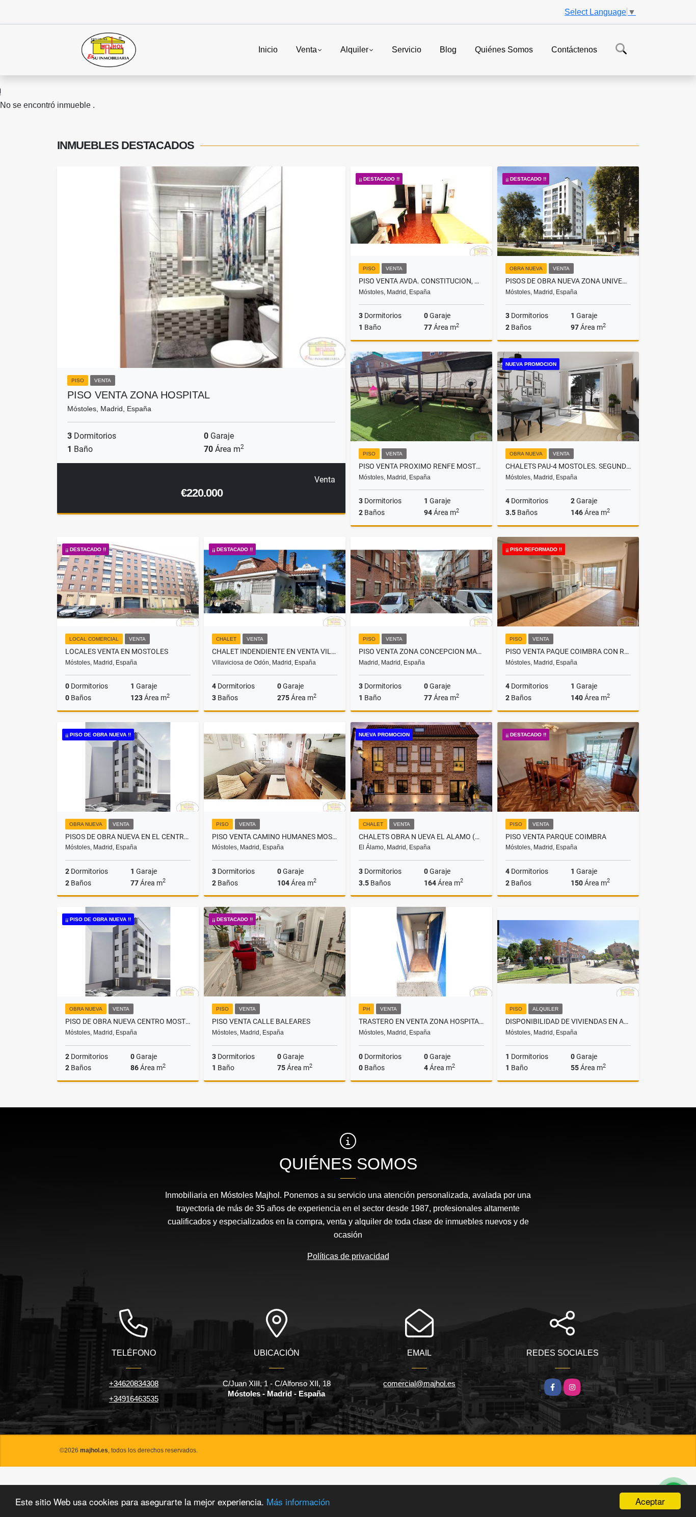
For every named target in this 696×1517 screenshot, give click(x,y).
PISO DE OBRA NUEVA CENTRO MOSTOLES (128, 1021)
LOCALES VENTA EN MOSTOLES (116, 651)
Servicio (406, 49)
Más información (298, 1501)
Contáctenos (574, 49)
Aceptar (650, 1501)
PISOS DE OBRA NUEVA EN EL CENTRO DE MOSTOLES (128, 837)
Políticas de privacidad (348, 1256)
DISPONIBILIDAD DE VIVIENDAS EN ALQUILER (568, 1021)
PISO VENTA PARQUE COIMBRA (555, 837)
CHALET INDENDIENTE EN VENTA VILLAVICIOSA (274, 651)
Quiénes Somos (504, 49)
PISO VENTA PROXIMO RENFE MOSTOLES (421, 466)
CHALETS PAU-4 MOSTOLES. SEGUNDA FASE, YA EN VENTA (568, 466)
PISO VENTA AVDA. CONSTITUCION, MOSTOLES (421, 281)
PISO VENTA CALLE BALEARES (261, 1021)
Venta (306, 49)
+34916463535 (133, 1398)
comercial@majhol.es (419, 1383)
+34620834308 (133, 1383)
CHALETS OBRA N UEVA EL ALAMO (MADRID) (421, 837)
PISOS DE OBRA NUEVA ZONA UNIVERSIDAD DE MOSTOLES (568, 281)
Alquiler (354, 49)
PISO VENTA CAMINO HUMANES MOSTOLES (274, 837)
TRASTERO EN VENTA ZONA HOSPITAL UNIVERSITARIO (421, 1021)
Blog (448, 49)
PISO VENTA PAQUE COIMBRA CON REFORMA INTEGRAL (568, 651)
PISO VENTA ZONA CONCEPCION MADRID (421, 651)
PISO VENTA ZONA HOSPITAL (138, 394)
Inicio (268, 49)
